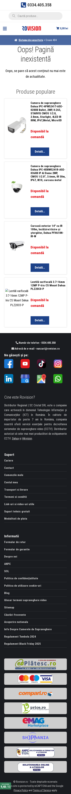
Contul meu (11, 482)
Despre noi (10, 556)
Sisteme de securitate (31, 40)
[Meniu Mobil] (5, 28)
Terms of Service (42, 790)
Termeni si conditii (15, 496)
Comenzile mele (13, 475)
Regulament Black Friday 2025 (22, 643)
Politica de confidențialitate (21, 578)
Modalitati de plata (15, 518)
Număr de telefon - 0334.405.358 (37, 342)
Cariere (8, 460)
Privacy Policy (21, 790)
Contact (9, 468)
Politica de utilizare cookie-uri (22, 585)
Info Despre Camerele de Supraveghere (28, 629)
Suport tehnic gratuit (17, 511)
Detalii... (40, 151)
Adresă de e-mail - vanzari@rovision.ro (37, 348)
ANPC (7, 564)
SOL (6, 571)
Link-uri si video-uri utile (19, 504)
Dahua (15, 438)
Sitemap (9, 607)
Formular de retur (15, 542)
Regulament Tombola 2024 (20, 636)
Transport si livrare (16, 489)
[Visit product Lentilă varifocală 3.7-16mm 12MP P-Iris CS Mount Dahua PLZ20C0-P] (18, 302)
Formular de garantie (17, 549)
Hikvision (27, 438)
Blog (6, 593)
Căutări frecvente (15, 614)
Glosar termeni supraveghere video (25, 600)
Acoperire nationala (16, 622)
